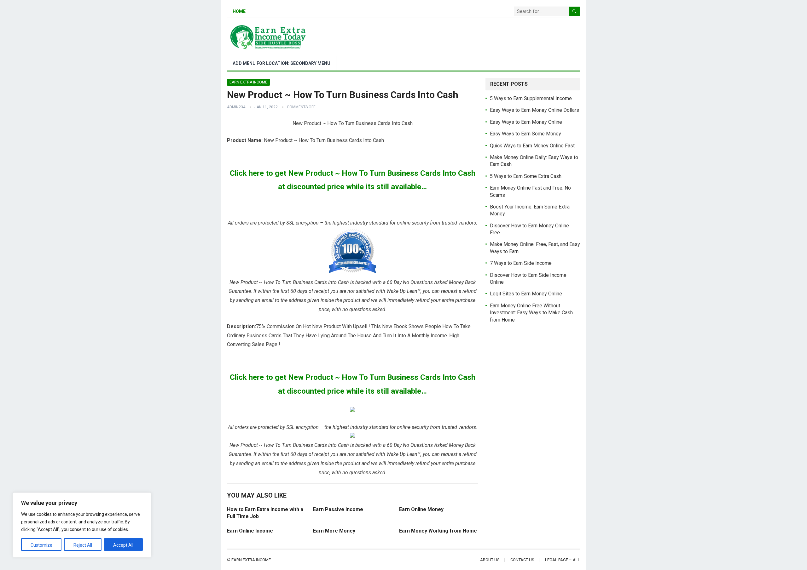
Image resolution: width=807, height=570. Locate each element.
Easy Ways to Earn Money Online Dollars (534, 110)
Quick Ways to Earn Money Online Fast (532, 146)
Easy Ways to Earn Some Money (525, 134)
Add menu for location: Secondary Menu (281, 63)
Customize (41, 545)
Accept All (123, 545)
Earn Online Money (421, 509)
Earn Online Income (250, 531)
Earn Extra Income (248, 82)
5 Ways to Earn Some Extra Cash (525, 176)
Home (239, 11)
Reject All (82, 545)
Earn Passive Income (338, 509)
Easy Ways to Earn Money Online (526, 122)
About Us (490, 559)
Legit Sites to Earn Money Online (526, 294)
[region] (82, 525)
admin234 (236, 107)
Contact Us (522, 559)
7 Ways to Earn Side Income (521, 263)
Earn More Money (334, 531)
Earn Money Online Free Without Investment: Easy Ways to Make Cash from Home (531, 313)
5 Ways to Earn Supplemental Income (531, 98)
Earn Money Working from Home (438, 531)
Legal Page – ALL (562, 559)
